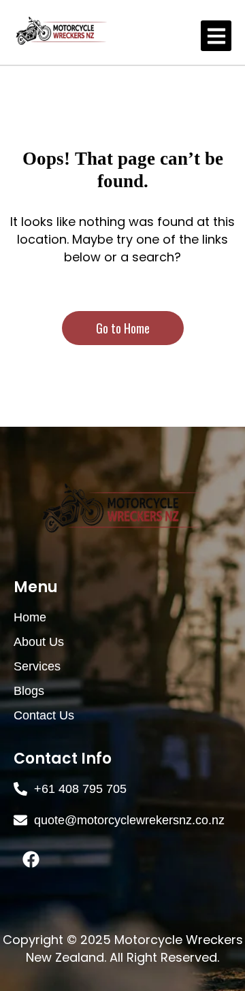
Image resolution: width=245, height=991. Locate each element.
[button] (216, 35)
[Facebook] (31, 860)
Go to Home (123, 328)
